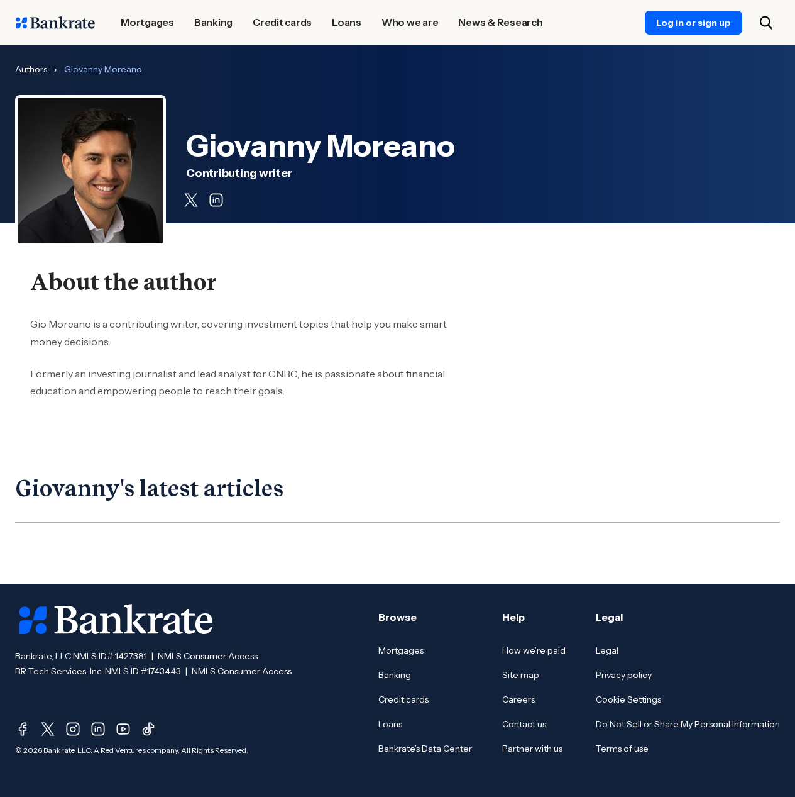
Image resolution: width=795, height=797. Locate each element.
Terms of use (622, 748)
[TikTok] (148, 729)
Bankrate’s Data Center (425, 748)
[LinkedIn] (98, 729)
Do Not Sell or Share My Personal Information (688, 724)
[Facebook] (22, 729)
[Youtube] (123, 729)
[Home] (55, 22)
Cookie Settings (628, 699)
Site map (520, 675)
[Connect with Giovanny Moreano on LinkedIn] (216, 200)
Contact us (524, 724)
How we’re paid (534, 650)
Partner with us (532, 748)
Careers (518, 699)
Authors (31, 69)
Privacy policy (624, 675)
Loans (390, 724)
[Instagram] (72, 729)
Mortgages (401, 650)
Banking (394, 675)
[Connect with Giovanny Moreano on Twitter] (191, 200)
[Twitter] (47, 729)
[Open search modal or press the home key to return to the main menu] (766, 22)
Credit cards (403, 699)
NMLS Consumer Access (208, 656)
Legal (607, 650)
